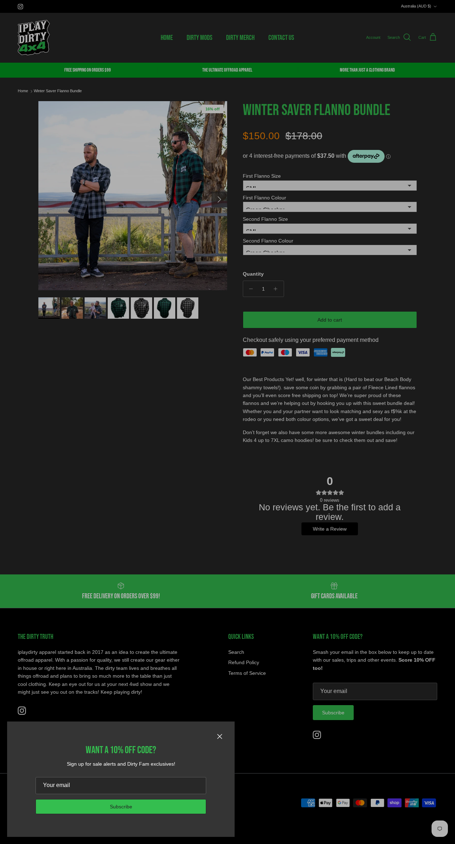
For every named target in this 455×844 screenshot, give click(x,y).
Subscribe (121, 806)
